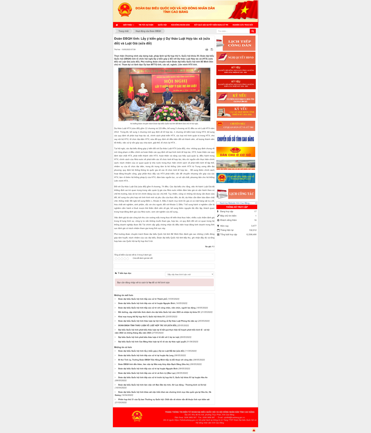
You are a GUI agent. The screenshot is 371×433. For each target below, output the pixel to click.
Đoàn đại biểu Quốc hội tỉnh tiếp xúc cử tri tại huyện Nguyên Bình (148, 368)
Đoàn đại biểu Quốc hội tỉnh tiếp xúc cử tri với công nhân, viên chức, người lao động (156, 307)
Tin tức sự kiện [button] (146, 24)
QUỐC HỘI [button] (162, 24)
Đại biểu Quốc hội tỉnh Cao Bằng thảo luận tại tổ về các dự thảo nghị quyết (152, 341)
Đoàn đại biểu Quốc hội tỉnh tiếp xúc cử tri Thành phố (142, 298)
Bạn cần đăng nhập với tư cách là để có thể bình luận (143, 282)
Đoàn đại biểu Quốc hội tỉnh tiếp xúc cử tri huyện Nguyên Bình (146, 303)
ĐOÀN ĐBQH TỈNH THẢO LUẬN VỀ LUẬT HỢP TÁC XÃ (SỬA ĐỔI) (147, 325)
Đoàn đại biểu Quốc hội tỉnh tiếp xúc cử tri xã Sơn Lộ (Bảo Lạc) (147, 373)
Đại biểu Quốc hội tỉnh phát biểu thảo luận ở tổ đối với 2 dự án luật (148, 337)
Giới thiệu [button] (128, 24)
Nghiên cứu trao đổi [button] (243, 24)
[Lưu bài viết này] (212, 49)
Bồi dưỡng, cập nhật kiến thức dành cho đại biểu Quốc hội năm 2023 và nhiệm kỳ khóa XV (159, 312)
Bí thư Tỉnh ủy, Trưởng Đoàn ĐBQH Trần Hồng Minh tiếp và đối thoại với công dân (155, 359)
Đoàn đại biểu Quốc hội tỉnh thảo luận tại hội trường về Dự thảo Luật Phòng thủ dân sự (157, 320)
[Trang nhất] (117, 25)
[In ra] (207, 49)
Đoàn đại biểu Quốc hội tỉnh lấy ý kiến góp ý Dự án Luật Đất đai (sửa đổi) (151, 350)
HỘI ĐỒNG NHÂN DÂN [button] (180, 24)
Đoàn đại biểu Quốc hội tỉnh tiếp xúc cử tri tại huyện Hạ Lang (145, 355)
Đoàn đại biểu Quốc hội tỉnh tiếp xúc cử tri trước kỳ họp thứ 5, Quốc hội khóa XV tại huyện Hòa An (163, 377)
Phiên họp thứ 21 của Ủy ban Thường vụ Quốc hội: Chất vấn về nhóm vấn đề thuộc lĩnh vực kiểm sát (163, 399)
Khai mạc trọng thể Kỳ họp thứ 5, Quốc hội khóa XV (141, 316)
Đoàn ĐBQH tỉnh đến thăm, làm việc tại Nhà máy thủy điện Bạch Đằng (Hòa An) (153, 364)
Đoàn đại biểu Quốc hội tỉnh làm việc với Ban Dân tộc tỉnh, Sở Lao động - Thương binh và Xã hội (162, 384)
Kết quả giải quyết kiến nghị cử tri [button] (211, 24)
